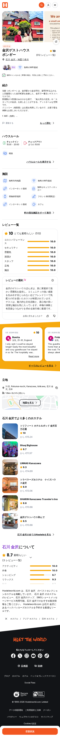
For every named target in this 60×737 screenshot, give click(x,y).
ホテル (25, 676)
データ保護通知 (16, 710)
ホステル (6, 46)
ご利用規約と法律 (33, 710)
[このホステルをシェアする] (56, 41)
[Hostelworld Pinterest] (40, 656)
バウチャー (12, 717)
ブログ (7, 676)
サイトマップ (47, 717)
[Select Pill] (41, 5)
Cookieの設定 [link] (30, 723)
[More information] (52, 280)
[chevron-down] (30, 557)
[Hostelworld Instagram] (26, 656)
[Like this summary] (47, 316)
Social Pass (30, 682)
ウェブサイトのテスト (29, 717)
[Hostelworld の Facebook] (13, 656)
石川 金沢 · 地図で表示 (17, 59)
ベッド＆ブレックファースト (43, 676)
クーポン (47, 710)
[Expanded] (6, 618)
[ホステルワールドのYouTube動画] (33, 656)
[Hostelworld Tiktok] (47, 656)
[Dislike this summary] (54, 316)
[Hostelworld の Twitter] (20, 656)
